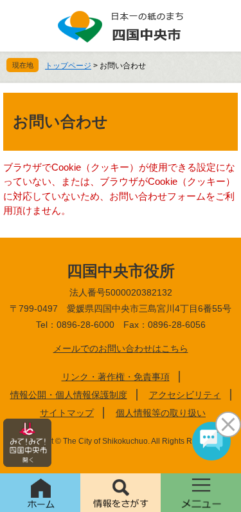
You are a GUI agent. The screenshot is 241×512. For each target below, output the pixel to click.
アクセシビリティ (185, 395)
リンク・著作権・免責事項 (116, 377)
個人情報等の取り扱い (161, 413)
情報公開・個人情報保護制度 (68, 395)
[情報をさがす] (120, 492)
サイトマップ (67, 413)
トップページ (68, 65)
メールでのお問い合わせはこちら (120, 348)
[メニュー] (201, 492)
